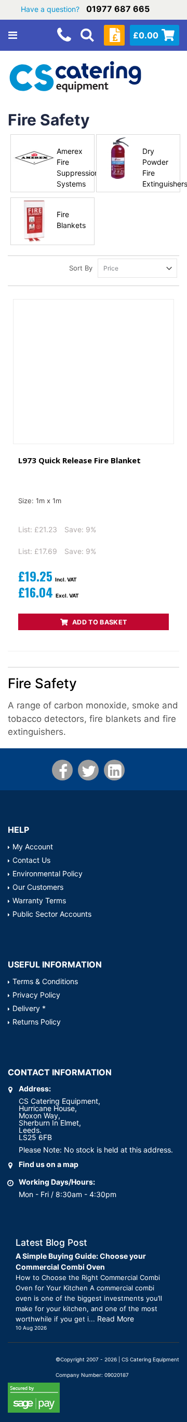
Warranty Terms (39, 900)
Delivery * (29, 1008)
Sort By (80, 268)
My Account (32, 846)
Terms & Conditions (45, 981)
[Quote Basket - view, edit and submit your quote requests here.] (114, 35)
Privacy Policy (36, 994)
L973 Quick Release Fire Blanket (79, 460)
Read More (115, 1318)
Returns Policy (36, 1021)
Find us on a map (48, 1164)
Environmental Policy (47, 873)
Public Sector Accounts (51, 913)
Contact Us (31, 860)
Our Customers (37, 887)
